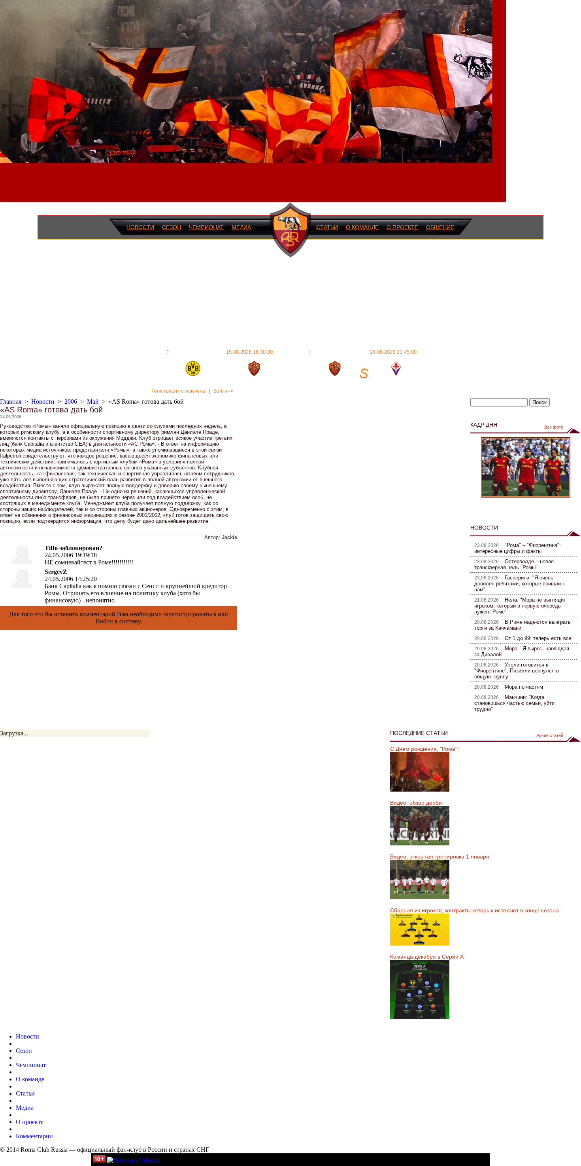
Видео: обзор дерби (416, 802)
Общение (440, 227)
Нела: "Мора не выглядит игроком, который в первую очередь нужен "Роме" (520, 606)
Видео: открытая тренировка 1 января (439, 856)
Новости (140, 227)
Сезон (171, 227)
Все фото (553, 427)
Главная (10, 401)
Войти (220, 391)
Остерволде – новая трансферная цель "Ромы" (514, 564)
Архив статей (549, 735)
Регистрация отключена (178, 391)
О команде (362, 227)
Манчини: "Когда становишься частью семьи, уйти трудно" (514, 703)
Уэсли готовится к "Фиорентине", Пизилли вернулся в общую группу (516, 671)
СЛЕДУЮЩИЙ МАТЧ (366, 352)
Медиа (241, 227)
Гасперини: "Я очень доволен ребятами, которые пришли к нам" (519, 583)
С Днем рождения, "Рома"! (424, 749)
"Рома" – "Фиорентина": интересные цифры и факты (517, 548)
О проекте (402, 227)
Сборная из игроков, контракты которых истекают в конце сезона (474, 910)
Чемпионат (206, 227)
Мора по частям (524, 687)
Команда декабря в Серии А (427, 956)
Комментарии (34, 1136)
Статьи (327, 227)
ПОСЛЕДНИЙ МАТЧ (223, 352)
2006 (70, 401)
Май (93, 401)
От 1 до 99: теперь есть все (538, 638)
